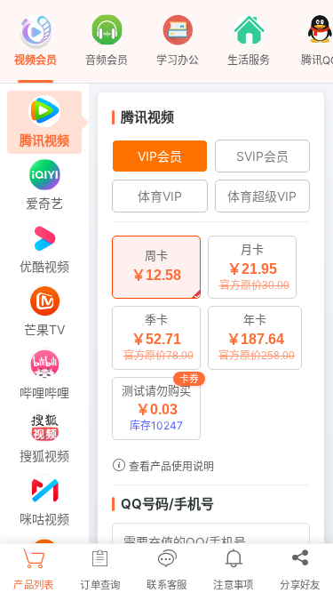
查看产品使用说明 (170, 466)
